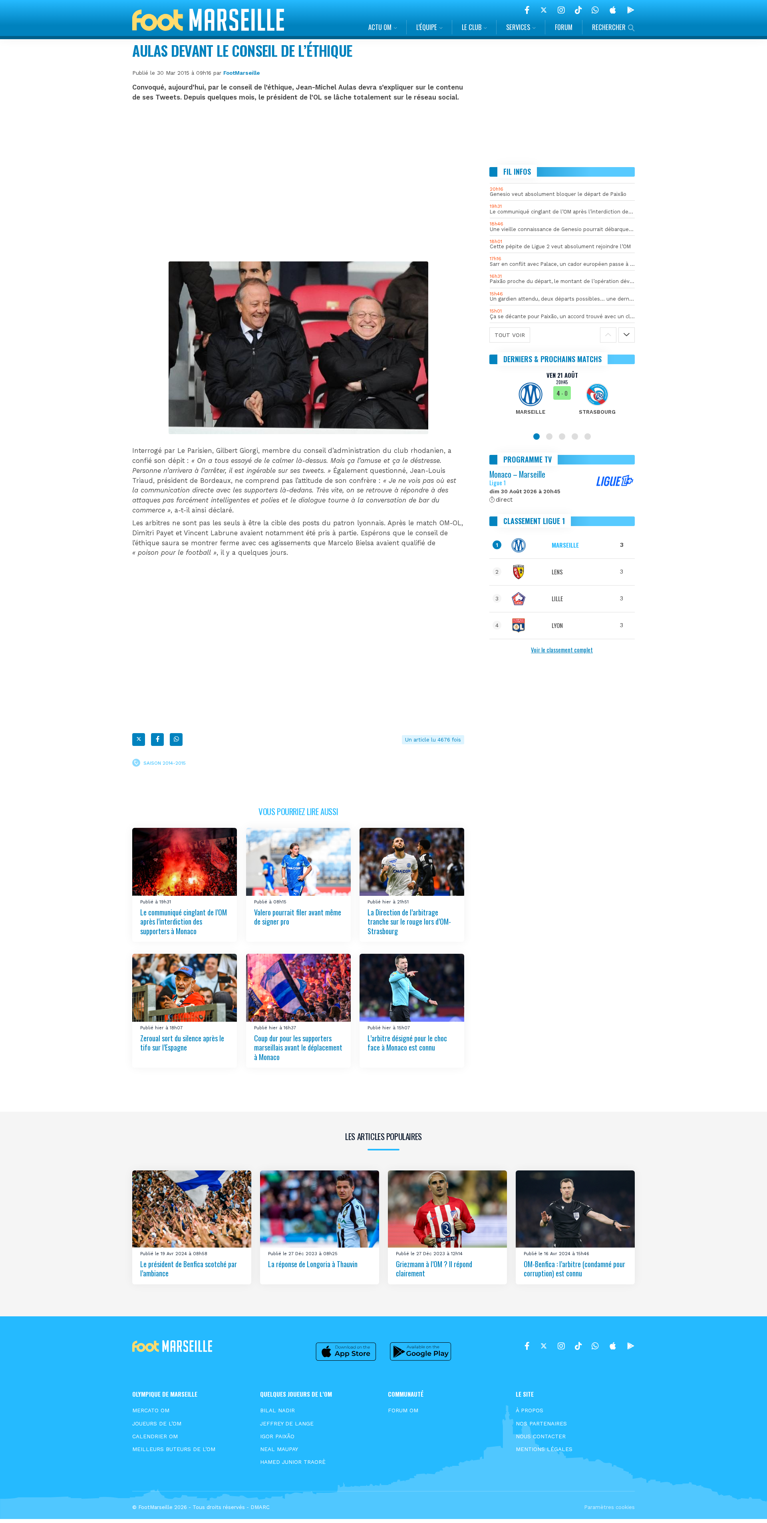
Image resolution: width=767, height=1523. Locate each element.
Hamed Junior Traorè (293, 1462)
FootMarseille (241, 73)
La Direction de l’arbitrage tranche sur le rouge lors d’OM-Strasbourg (409, 921)
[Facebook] (527, 10)
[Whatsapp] (176, 739)
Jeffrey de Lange (287, 1423)
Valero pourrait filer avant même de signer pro (297, 917)
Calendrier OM (155, 1436)
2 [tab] (549, 436)
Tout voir (510, 335)
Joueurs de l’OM (156, 1423)
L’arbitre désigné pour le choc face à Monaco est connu (407, 1043)
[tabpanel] (562, 398)
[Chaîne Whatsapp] (595, 10)
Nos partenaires (541, 1423)
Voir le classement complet (562, 649)
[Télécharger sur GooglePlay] (631, 10)
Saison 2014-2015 (164, 762)
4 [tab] (575, 436)
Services (518, 27)
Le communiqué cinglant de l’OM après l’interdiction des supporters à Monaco (183, 921)
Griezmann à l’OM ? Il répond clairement (434, 1268)
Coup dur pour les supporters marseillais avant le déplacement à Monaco (298, 1047)
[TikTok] (578, 10)
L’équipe (426, 27)
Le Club (471, 27)
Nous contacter (541, 1436)
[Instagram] (561, 10)
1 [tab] (536, 436)
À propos (529, 1410)
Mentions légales (544, 1449)
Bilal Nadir (277, 1410)
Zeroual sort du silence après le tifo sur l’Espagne (182, 1043)
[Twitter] (544, 10)
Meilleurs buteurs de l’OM (173, 1449)
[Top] (745, 1505)
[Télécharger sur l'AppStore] (613, 10)
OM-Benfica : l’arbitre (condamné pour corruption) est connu (574, 1268)
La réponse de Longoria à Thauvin (313, 1264)
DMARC (260, 1507)
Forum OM (403, 1410)
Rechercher (609, 27)
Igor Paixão (277, 1436)
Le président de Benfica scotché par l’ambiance (188, 1268)
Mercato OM (150, 1410)
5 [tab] (587, 436)
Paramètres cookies (609, 1507)
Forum (563, 27)
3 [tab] (562, 436)
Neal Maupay (279, 1449)
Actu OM (379, 27)
